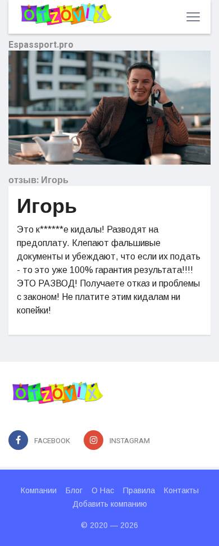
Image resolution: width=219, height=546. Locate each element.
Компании (39, 490)
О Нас (103, 490)
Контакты (181, 490)
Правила (139, 490)
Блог (74, 490)
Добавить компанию (109, 503)
